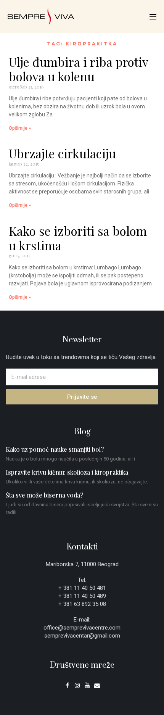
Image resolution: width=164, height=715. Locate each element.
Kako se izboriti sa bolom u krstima (78, 237)
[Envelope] (97, 685)
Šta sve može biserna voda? (44, 495)
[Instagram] (77, 685)
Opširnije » (20, 128)
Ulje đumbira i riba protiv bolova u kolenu (78, 68)
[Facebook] (67, 685)
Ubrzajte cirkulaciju (62, 153)
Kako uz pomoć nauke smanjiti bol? (55, 449)
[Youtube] (87, 685)
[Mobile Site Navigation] (153, 16)
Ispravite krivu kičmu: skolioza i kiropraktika (67, 472)
